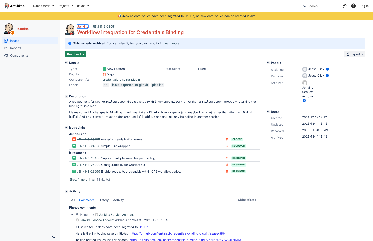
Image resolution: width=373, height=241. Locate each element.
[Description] (66, 96)
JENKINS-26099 (88, 165)
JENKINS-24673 (88, 146)
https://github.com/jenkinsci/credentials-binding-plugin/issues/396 (177, 233)
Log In (364, 6)
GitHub (143, 227)
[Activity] (66, 191)
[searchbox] (320, 6)
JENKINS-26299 (88, 171)
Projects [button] (63, 6)
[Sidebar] (53, 236)
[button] (344, 5)
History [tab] (104, 200)
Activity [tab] (118, 200)
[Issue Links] (66, 127)
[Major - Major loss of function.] (104, 74)
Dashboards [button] (41, 6)
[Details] (66, 62)
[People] (268, 62)
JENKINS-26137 (88, 139)
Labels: (74, 85)
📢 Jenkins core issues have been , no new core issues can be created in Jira (186, 16)
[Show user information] (327, 69)
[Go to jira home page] (14, 6)
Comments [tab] (86, 200)
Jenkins (82, 26)
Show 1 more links (82, 179)
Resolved (238, 145)
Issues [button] (80, 6)
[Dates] (268, 111)
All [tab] (73, 200)
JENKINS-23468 (88, 158)
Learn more (171, 43)
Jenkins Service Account (116, 214)
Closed (237, 139)
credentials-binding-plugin (121, 79)
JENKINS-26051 (104, 26)
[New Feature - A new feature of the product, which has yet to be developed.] (104, 69)
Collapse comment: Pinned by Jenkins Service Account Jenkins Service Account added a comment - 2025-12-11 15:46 (72, 214)
